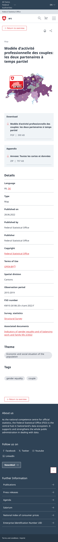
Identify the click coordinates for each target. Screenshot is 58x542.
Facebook (11, 450)
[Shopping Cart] (45, 18)
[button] (53, 470)
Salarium (7, 507)
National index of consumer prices (21, 515)
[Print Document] (45, 31)
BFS (10, 18)
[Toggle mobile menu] (54, 18)
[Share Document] (51, 31)
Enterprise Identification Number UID (22, 522)
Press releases (10, 492)
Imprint (22, 538)
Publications (9, 484)
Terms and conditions (10, 538)
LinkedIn (10, 456)
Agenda (7, 499)
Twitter (25, 450)
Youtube (39, 450)
